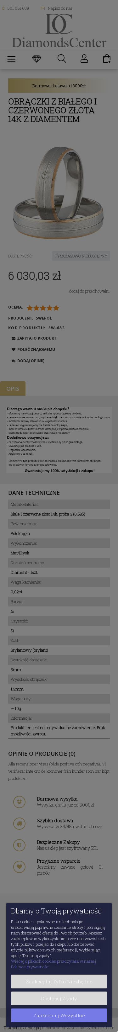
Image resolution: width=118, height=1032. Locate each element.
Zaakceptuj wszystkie (59, 1015)
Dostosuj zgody (59, 998)
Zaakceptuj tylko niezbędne (59, 981)
